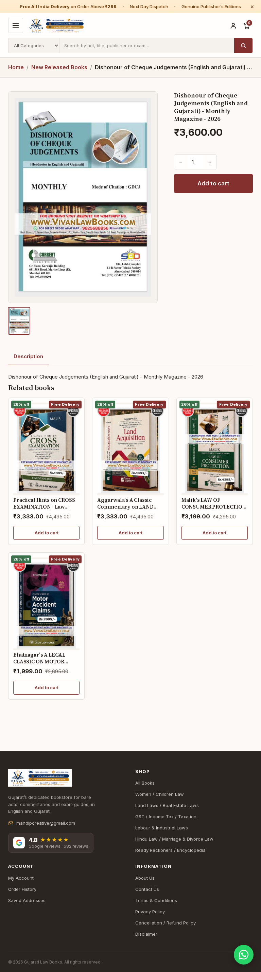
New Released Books (59, 67)
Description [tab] (28, 356)
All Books (145, 783)
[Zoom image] (83, 197)
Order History (22, 889)
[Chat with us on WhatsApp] (244, 955)
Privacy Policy (150, 911)
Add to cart (213, 183)
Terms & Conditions (156, 900)
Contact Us (147, 889)
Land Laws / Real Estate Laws (167, 805)
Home (16, 67)
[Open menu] (15, 25)
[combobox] (146, 45)
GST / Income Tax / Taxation (165, 816)
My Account (21, 878)
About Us (145, 878)
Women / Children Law (159, 794)
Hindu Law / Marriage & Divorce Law (174, 839)
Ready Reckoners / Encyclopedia (170, 850)
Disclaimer (146, 934)
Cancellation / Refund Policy (165, 922)
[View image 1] (19, 320)
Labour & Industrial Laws (161, 827)
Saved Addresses (27, 900)
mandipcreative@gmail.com (45, 823)
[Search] (243, 45)
